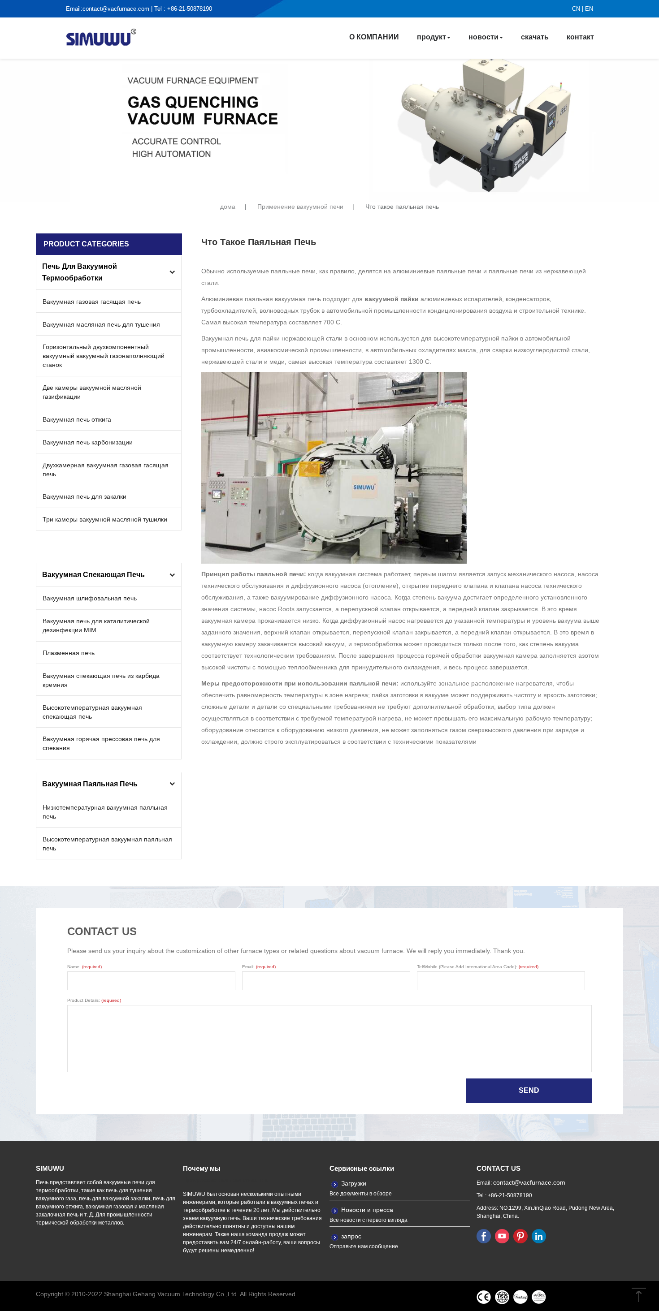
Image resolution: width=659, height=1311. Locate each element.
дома (227, 206)
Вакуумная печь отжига (77, 419)
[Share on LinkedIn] (539, 1236)
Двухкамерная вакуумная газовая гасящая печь (106, 469)
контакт (580, 37)
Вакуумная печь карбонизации (88, 442)
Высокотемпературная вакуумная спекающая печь (92, 712)
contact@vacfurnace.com (115, 8)
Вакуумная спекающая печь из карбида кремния (101, 680)
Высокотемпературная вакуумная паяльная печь (107, 844)
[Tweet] (502, 1236)
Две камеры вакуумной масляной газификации (92, 392)
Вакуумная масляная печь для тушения (101, 324)
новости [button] (483, 37)
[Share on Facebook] (484, 1236)
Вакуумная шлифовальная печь (90, 598)
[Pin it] (520, 1236)
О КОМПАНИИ (374, 37)
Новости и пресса (367, 1209)
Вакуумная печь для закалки (84, 496)
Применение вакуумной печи (300, 206)
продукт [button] (431, 37)
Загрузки (353, 1183)
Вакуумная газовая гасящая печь (92, 301)
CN (576, 8)
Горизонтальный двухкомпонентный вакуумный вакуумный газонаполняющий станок (104, 355)
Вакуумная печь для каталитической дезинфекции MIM (96, 625)
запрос (351, 1236)
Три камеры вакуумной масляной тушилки (105, 519)
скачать (535, 37)
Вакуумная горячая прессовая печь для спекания (101, 743)
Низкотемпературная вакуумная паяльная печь (105, 812)
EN (589, 8)
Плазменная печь (69, 652)
